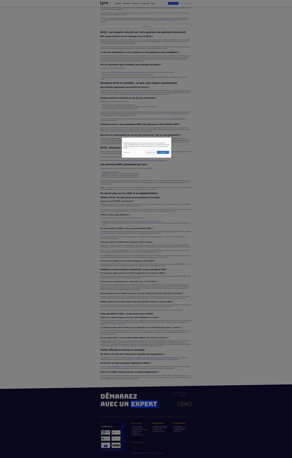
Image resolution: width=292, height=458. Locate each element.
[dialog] (146, 147)
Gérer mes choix (151, 152)
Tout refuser (126, 152)
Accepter (163, 152)
